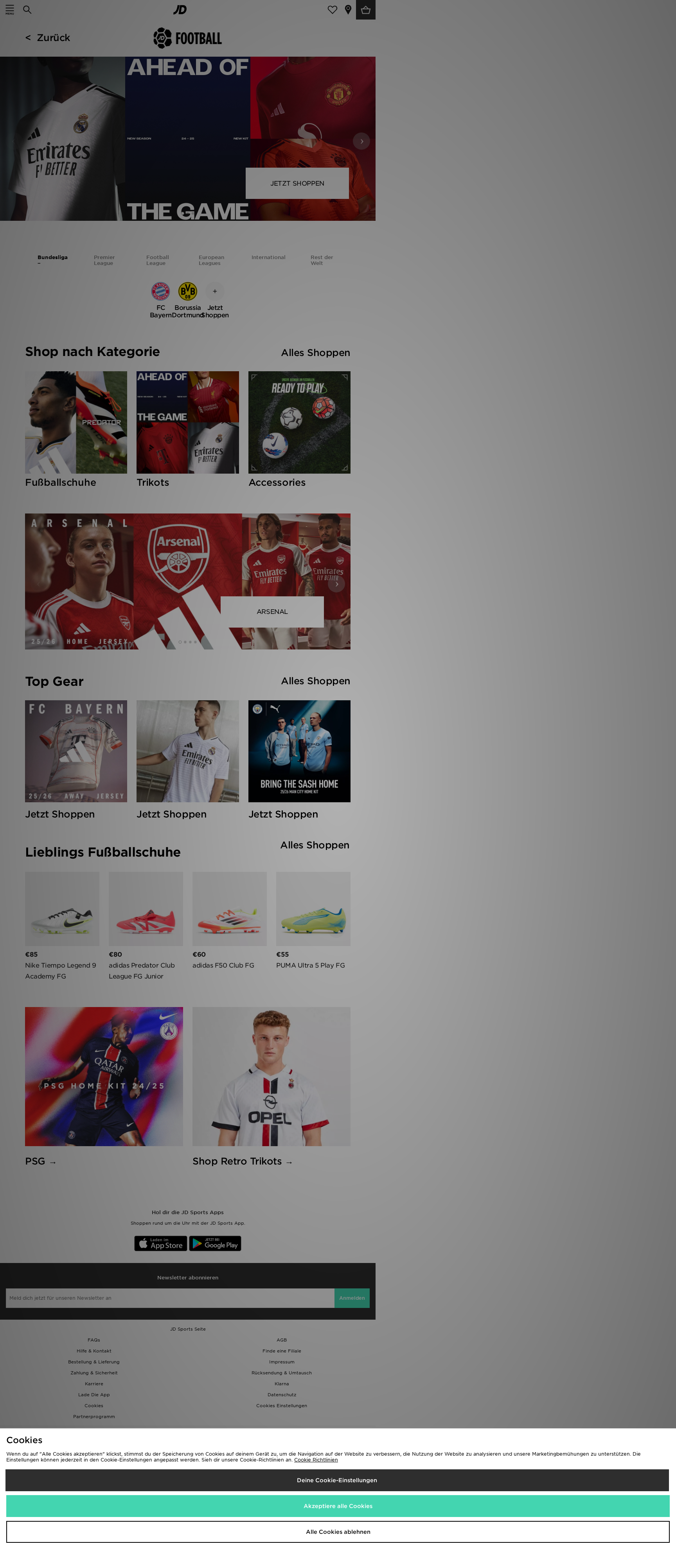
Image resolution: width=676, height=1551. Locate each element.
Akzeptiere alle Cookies (338, 1506)
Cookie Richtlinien (316, 1460)
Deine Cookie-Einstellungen (337, 1480)
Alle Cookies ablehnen (338, 1532)
